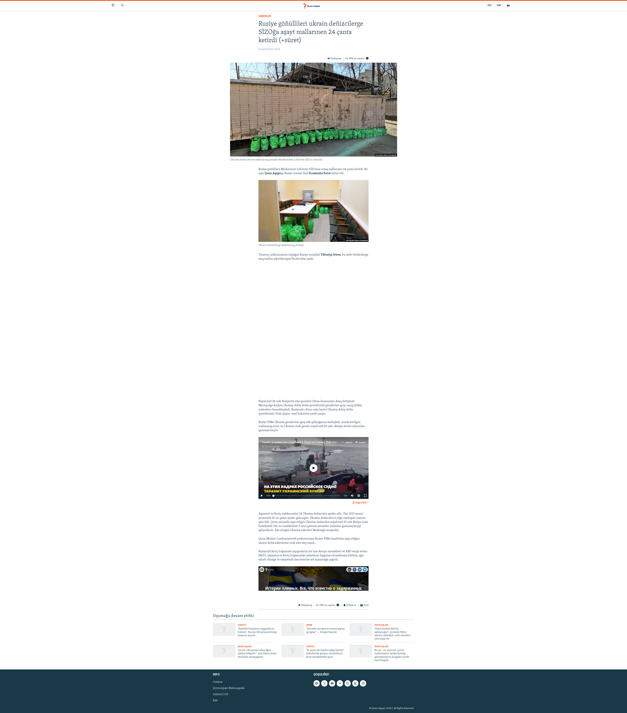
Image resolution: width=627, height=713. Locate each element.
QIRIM (309, 625)
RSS (215, 700)
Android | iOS (220, 694)
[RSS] (355, 683)
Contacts (218, 682)
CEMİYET (242, 625)
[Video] (508, 5)
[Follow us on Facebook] (317, 683)
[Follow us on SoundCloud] (340, 683)
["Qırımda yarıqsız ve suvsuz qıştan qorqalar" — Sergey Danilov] (292, 629)
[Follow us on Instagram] (348, 683)
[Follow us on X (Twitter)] (324, 683)
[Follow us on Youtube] (332, 683)
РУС (490, 5)
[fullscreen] (365, 495)
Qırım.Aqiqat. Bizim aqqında (229, 688)
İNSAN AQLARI (381, 625)
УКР (499, 5)
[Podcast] (363, 683)
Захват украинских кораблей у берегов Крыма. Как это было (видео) (308, 442)
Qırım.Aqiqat (272, 446)
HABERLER (264, 16)
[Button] (334, 58)
